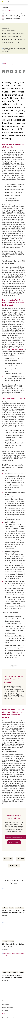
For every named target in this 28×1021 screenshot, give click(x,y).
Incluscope (14, 865)
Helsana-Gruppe (6, 1017)
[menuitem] (5, 1001)
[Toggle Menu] (26, 2)
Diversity (20, 859)
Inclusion (8, 859)
